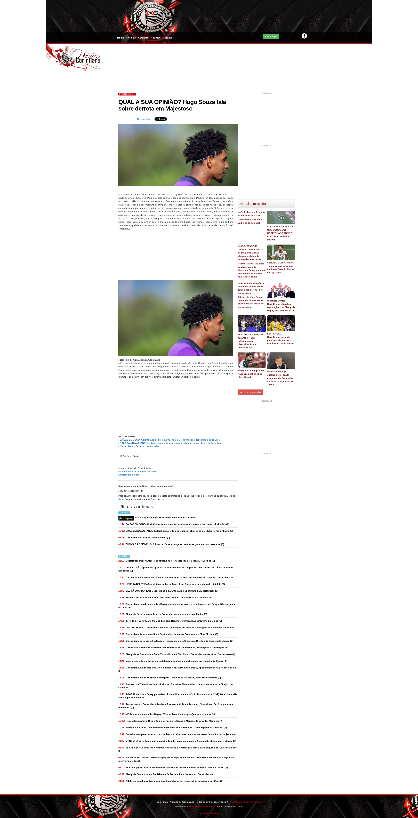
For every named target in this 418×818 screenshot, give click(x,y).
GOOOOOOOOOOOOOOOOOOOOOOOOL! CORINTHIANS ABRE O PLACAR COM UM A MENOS (280, 233)
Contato (167, 37)
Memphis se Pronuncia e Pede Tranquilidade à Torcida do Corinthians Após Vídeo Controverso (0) (176, 654)
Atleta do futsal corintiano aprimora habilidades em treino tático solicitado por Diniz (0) (170, 781)
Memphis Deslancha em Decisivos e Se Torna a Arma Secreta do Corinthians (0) (166, 774)
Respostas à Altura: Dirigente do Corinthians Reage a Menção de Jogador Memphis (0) (170, 721)
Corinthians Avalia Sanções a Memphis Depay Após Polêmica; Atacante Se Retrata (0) (169, 677)
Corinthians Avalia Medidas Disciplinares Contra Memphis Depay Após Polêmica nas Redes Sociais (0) (177, 669)
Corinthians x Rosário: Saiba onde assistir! (250, 221)
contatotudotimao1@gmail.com (246, 802)
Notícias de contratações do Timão (137, 471)
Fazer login (271, 36)
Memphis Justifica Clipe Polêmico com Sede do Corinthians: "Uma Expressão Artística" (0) (172, 727)
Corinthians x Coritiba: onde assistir (140, 446)
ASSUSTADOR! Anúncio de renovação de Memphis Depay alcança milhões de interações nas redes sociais (251, 270)
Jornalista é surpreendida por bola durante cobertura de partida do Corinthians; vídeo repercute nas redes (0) (175, 569)
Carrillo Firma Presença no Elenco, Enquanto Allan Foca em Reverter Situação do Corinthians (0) (175, 577)
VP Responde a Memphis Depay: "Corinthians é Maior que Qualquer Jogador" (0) (167, 714)
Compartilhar (144, 119)
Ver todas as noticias (250, 392)
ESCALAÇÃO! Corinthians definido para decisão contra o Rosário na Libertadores (280, 338)
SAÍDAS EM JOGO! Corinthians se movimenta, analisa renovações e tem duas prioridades (170, 439)
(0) (173, 524)
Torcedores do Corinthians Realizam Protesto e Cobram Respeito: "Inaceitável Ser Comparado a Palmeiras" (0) (175, 706)
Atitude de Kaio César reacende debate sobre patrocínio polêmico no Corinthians (251, 302)
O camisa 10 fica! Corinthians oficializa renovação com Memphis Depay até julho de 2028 (281, 305)
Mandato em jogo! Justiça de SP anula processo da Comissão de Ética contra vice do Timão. (280, 378)
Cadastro (143, 37)
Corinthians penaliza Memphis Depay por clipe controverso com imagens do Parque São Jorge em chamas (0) (176, 606)
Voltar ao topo (210, 813)
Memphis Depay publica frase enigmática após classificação (251, 373)
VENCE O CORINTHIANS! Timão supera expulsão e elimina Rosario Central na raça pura (281, 267)
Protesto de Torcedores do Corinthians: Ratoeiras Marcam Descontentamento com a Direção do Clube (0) (175, 686)
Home (120, 37)
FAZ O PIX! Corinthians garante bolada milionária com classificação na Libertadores (250, 341)
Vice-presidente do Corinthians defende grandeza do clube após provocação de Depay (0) (172, 661)
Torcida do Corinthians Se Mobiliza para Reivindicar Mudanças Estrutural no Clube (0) (170, 620)
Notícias (131, 37)
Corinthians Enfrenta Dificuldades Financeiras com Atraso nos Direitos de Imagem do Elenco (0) (175, 641)
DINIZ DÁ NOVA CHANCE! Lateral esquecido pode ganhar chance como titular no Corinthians (172, 443)
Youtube (156, 37)
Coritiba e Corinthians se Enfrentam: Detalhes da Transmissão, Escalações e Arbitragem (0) (173, 647)
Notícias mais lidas (128, 474)
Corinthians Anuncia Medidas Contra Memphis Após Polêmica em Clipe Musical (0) (168, 634)
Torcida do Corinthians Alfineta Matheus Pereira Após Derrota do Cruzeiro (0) (165, 597)
